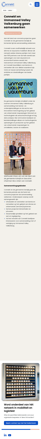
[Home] (8, 4)
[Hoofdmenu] (37, 4)
